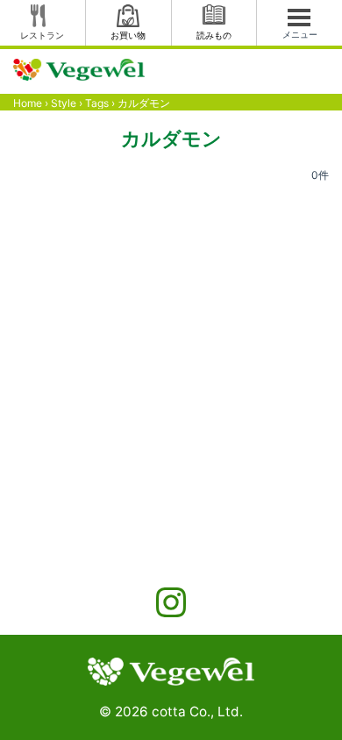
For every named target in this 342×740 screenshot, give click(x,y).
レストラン (42, 35)
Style (63, 103)
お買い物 (128, 35)
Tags (97, 103)
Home (27, 103)
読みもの (214, 35)
